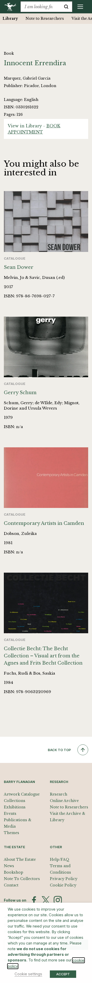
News (9, 866)
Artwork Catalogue (22, 794)
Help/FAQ (59, 859)
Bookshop (13, 872)
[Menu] (80, 7)
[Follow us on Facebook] (34, 900)
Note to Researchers (45, 18)
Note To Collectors (22, 878)
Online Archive (64, 800)
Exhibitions (15, 807)
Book (9, 53)
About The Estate (20, 859)
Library (10, 18)
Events (10, 813)
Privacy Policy (63, 878)
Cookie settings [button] (28, 974)
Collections (14, 800)
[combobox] (40, 7)
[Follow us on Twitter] (46, 900)
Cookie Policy (63, 885)
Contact (11, 885)
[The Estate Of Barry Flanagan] (12, 6)
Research (58, 794)
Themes (11, 832)
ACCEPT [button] (63, 974)
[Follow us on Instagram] (58, 900)
